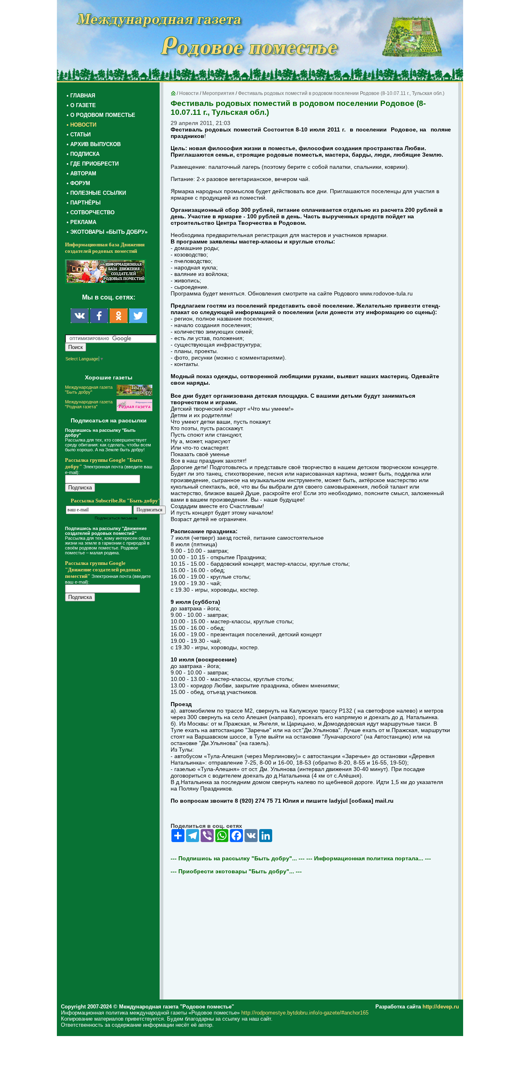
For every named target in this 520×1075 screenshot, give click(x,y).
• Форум (78, 183)
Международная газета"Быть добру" (89, 389)
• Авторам (81, 173)
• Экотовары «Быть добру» (107, 232)
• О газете (81, 105)
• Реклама (81, 222)
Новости (189, 93)
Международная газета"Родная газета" (89, 404)
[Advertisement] (113, 772)
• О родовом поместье (101, 115)
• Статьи (79, 134)
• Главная (81, 96)
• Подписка (83, 154)
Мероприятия (218, 93)
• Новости (81, 125)
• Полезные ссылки (96, 193)
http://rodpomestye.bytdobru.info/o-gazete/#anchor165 (304, 1013)
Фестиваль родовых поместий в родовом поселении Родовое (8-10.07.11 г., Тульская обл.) (341, 93)
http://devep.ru (440, 1007)
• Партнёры (84, 203)
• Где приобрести (93, 164)
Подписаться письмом (116, 518)
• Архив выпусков (94, 144)
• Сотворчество (91, 212)
